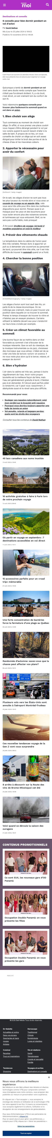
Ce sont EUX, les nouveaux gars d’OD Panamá (25, 879)
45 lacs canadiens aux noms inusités (23, 458)
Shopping (7, 1071)
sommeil (27, 252)
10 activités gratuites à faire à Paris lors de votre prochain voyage (25, 498)
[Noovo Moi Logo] (26, 5)
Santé (30, 1053)
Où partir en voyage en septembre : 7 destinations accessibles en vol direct (24, 539)
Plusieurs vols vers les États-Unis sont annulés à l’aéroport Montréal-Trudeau (25, 704)
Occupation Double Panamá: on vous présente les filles (25, 919)
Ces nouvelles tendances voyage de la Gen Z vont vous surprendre (24, 745)
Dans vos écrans (10, 1035)
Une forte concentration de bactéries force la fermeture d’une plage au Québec (26, 621)
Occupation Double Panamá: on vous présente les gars (25, 959)
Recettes (6, 1053)
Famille (30, 1062)
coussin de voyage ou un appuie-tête (21, 203)
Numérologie (33, 1038)
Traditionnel (32, 1032)
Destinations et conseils (15, 16)
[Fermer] (49, 1077)
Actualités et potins (11, 1032)
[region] (26, 1106)
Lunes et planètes (35, 1041)
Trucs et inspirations (11, 1056)
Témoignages (33, 1056)
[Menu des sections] (4, 4)
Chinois (30, 1035)
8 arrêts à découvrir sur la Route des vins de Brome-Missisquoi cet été (23, 786)
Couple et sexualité (35, 1059)
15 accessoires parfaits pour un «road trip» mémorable (24, 580)
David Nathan (38, 420)
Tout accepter (26, 1133)
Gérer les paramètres (26, 1126)
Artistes (6, 1044)
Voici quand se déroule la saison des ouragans (23, 827)
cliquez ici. (23, 1116)
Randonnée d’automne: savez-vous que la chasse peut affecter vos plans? (26, 662)
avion (17, 110)
